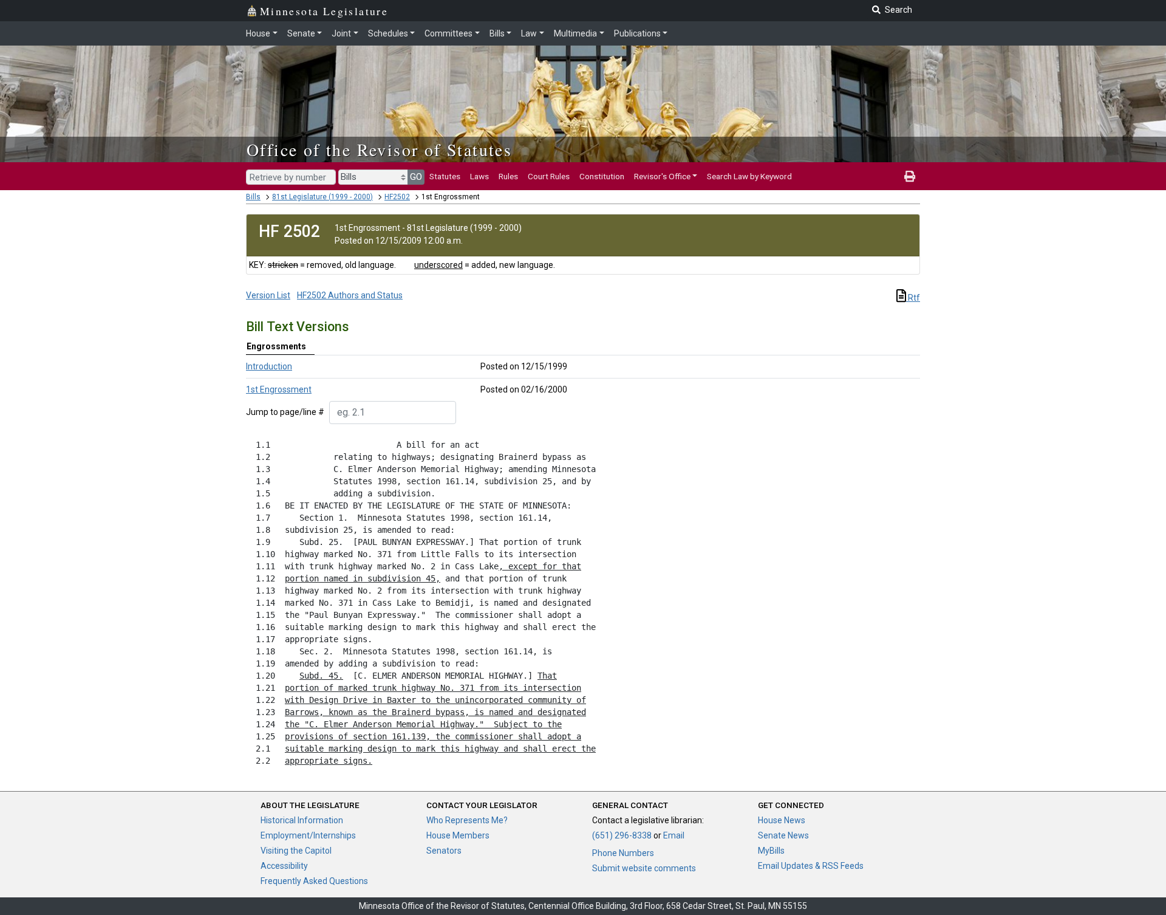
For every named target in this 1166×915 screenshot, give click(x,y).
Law (529, 33)
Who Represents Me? (467, 820)
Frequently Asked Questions (314, 881)
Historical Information (302, 820)
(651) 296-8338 (622, 835)
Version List (268, 295)
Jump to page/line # (285, 412)
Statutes (444, 176)
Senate (301, 33)
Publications (637, 33)
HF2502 (397, 197)
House (258, 33)
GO (416, 176)
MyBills (771, 850)
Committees (448, 33)
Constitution (601, 176)
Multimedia (575, 33)
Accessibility (284, 866)
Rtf (913, 298)
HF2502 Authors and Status (350, 295)
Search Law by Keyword (749, 176)
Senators (444, 850)
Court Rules (549, 176)
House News (781, 820)
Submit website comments (644, 868)
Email (673, 835)
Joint (341, 33)
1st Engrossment (279, 389)
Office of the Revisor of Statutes (379, 149)
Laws (479, 176)
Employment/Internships (308, 835)
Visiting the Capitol (296, 850)
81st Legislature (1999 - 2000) (322, 197)
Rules (508, 176)
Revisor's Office (662, 176)
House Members (457, 835)
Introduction (269, 366)
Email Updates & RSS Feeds (811, 866)
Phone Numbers (623, 853)
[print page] (909, 176)
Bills (497, 33)
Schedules (388, 33)
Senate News (783, 835)
